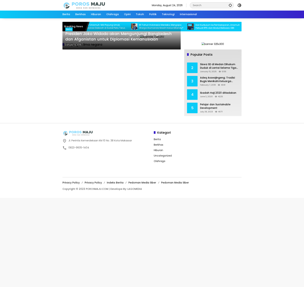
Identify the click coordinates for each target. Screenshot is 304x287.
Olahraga (159, 161)
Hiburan (158, 150)
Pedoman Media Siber (142, 182)
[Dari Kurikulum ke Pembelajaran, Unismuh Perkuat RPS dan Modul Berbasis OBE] (184, 26)
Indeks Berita (115, 182)
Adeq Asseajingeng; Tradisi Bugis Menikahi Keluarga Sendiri (217, 79)
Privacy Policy (71, 182)
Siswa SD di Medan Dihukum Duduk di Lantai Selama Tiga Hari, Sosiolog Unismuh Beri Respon (218, 66)
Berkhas (158, 144)
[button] (230, 5)
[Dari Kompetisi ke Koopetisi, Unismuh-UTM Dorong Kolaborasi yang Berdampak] (240, 26)
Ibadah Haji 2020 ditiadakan (218, 93)
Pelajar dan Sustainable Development (215, 106)
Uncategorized (163, 155)
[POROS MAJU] (93, 5)
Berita (69, 29)
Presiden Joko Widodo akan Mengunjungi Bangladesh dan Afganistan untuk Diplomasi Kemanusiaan (118, 36)
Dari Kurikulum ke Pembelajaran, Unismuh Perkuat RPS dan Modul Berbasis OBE (211, 26)
